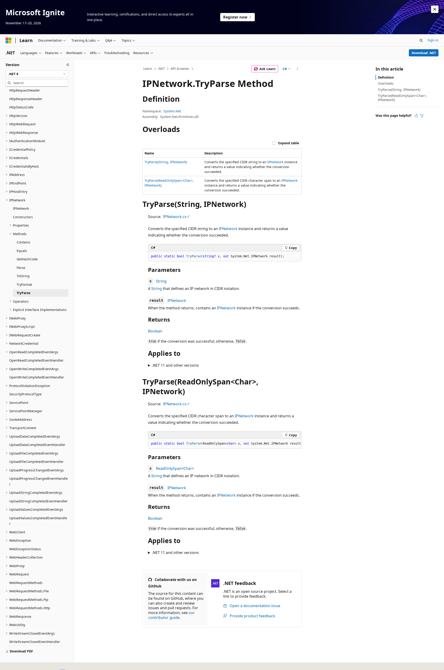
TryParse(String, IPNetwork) (166, 162)
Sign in (433, 40)
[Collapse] (68, 64)
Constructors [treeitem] (23, 217)
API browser (180, 68)
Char (188, 468)
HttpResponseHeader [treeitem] (25, 99)
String (161, 281)
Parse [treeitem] (21, 267)
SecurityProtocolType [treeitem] (25, 394)
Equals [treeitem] (22, 251)
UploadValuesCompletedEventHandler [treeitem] (38, 521)
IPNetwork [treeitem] (21, 208)
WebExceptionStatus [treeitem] (25, 549)
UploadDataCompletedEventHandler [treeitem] (37, 445)
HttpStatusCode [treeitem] (21, 107)
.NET (161, 68)
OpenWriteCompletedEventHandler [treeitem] (36, 377)
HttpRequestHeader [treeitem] (24, 90)
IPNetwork (275, 162)
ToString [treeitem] (23, 276)
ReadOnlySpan (169, 468)
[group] (225, 444)
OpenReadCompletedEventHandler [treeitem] (36, 360)
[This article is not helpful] (422, 115)
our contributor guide (171, 615)
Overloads (386, 83)
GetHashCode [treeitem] (27, 259)
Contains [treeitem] (23, 242)
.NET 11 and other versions (175, 365)
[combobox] (37, 74)
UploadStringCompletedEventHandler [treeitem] (38, 501)
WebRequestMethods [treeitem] (26, 583)
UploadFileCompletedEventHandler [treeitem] (36, 461)
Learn (147, 68)
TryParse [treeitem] (23, 293)
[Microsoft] (9, 40)
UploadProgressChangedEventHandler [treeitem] (38, 481)
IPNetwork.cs (174, 216)
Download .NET (424, 53)
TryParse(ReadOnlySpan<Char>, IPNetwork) (402, 97)
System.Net (172, 111)
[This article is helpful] (416, 115)
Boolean (155, 331)
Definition (386, 77)
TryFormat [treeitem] (24, 284)
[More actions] (297, 69)
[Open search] (421, 40)
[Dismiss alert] (434, 9)
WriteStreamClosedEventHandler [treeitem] (34, 641)
